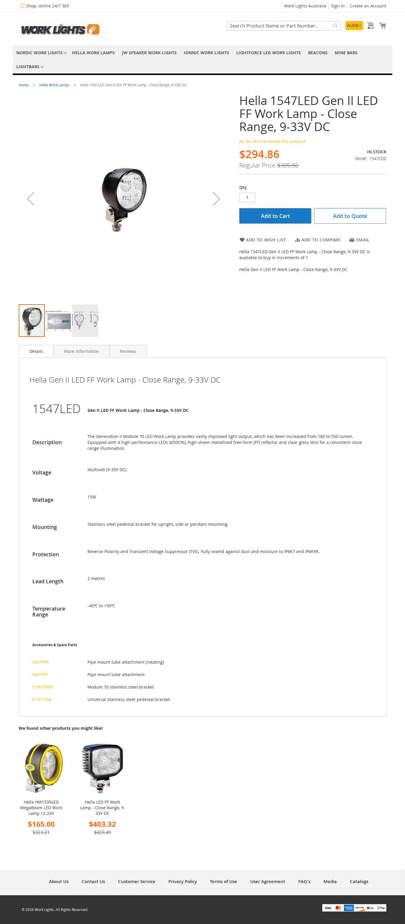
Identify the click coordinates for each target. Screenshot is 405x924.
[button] (354, 25)
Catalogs (359, 881)
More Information (81, 351)
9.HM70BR (42, 687)
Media (330, 881)
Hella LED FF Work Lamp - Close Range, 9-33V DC (102, 807)
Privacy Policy (182, 881)
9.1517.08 (41, 699)
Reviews (128, 351)
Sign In (338, 6)
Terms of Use (223, 881)
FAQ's (304, 881)
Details (36, 351)
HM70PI (39, 674)
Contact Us (93, 881)
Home (24, 84)
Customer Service (136, 881)
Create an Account (368, 6)
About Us (58, 881)
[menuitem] (40, 53)
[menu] (202, 60)
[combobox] (284, 26)
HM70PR (40, 662)
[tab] (36, 351)
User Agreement (267, 881)
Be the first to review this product (272, 141)
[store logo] (60, 28)
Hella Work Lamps (54, 84)
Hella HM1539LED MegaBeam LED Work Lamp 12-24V (41, 807)
